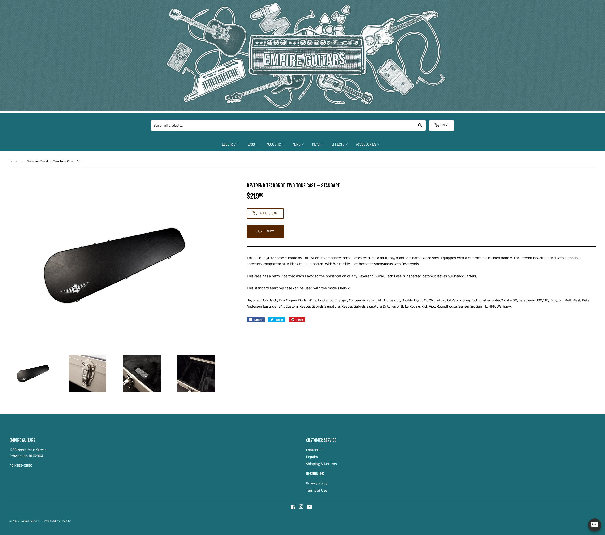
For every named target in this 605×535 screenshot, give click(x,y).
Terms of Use (316, 490)
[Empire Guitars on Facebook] (293, 507)
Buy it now (265, 231)
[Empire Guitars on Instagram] (301, 507)
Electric (229, 144)
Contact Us (314, 450)
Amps (297, 144)
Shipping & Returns (321, 464)
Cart (445, 125)
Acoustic (274, 144)
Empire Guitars (29, 521)
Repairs (312, 457)
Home (13, 161)
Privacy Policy (317, 483)
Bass (251, 144)
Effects (338, 144)
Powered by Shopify (57, 521)
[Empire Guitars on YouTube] (309, 507)
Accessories (366, 144)
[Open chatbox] (594, 525)
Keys (316, 144)
